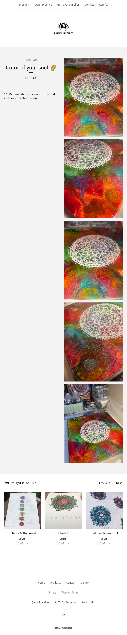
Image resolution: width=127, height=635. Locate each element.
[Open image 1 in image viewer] (93, 97)
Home (41, 582)
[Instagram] (63, 615)
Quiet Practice (43, 4)
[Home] (63, 28)
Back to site (88, 602)
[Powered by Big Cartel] (63, 627)
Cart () (103, 4)
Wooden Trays (69, 592)
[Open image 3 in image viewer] (93, 260)
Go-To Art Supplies (68, 4)
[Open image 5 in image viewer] (93, 423)
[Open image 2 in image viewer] (93, 178)
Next (119, 483)
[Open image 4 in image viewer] (93, 341)
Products (24, 4)
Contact (89, 4)
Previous (104, 483)
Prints (52, 592)
